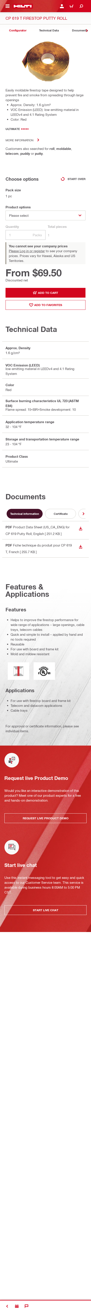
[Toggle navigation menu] (7, 6)
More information (19, 140)
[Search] (81, 6)
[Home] (22, 6)
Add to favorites (48, 305)
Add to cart (48, 293)
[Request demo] (17, 1306)
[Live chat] (26, 1306)
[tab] (17, 30)
